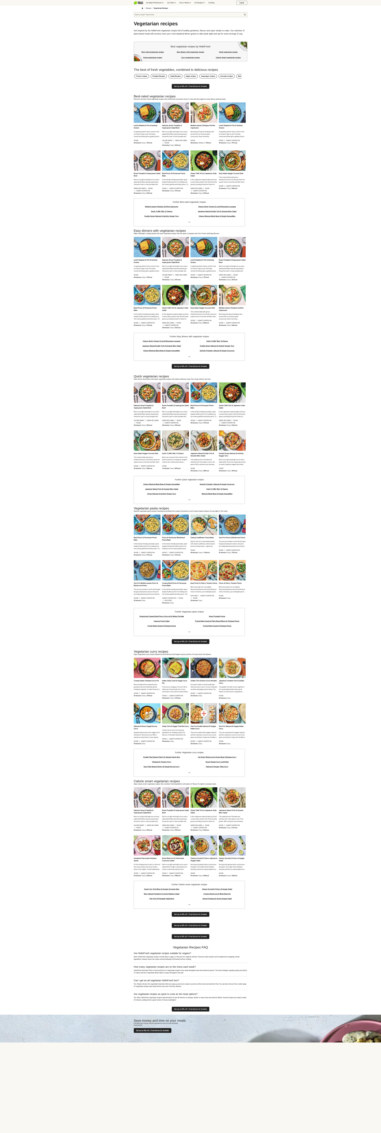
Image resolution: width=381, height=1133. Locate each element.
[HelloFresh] (138, 2)
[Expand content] (189, 222)
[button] (141, 76)
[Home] (142, 8)
